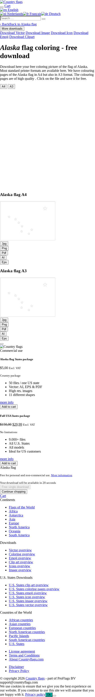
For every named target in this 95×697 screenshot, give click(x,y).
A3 (11, 86)
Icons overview (19, 566)
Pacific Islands (19, 636)
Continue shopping (13, 491)
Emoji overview (20, 558)
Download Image (38, 33)
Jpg (4, 243)
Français (35, 14)
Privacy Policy (19, 671)
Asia (12, 519)
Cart (3, 496)
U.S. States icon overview (27, 597)
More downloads (12, 28)
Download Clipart (21, 37)
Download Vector (12, 33)
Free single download (15, 487)
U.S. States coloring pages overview (34, 589)
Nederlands (14, 14)
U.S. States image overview (28, 601)
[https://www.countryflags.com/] (11, 2)
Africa (13, 511)
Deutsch (54, 14)
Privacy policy (35, 694)
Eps (4, 262)
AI (3, 257)
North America (19, 527)
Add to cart (9, 406)
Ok (49, 694)
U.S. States (16, 644)
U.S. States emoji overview (28, 593)
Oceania (14, 531)
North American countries (27, 632)
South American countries (27, 640)
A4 (3, 86)
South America (19, 535)
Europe (14, 523)
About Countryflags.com (26, 659)
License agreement (22, 651)
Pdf (4, 253)
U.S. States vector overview (28, 605)
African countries (21, 620)
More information (61, 475)
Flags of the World (22, 507)
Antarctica (16, 515)
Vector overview (20, 550)
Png (4, 248)
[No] (54, 695)
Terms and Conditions (24, 655)
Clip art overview (21, 562)
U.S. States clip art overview (29, 585)
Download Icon (62, 33)
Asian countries (19, 624)
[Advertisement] (47, 138)
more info (6, 402)
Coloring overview (22, 554)
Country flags (35, 678)
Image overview (20, 570)
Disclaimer (16, 667)
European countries (22, 628)
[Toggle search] (2, 7)
